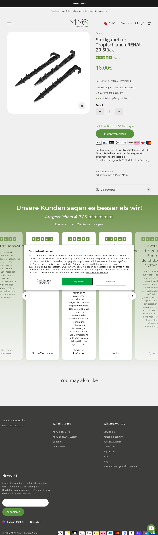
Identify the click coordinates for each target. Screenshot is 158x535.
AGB (106, 456)
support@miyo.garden (13, 419)
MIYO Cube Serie (61, 431)
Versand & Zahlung (113, 436)
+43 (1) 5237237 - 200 (13, 425)
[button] (25, 296)
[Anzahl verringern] (100, 111)
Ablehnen (111, 281)
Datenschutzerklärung (97, 272)
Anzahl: (100, 105)
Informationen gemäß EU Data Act (121, 466)
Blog (106, 461)
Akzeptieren (77, 281)
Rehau (99, 33)
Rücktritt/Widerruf (113, 441)
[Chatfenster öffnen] (151, 528)
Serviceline (109, 431)
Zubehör (57, 441)
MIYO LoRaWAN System (65, 436)
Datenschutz (110, 446)
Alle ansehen (59, 446)
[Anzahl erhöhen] (119, 111)
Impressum (109, 451)
